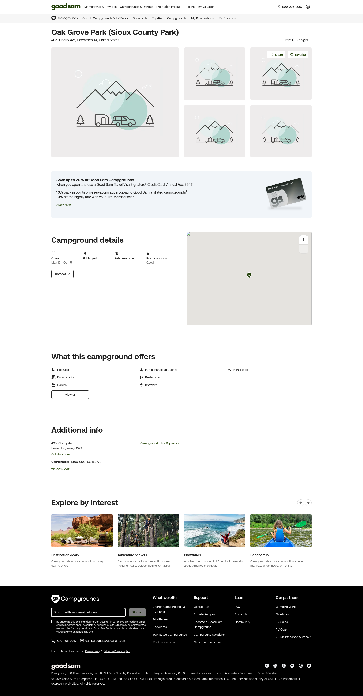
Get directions (60, 454)
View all (70, 394)
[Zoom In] (303, 239)
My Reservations (202, 18)
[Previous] (300, 502)
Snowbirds (140, 18)
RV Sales (282, 622)
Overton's (282, 614)
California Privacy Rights (117, 651)
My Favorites (227, 18)
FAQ (237, 606)
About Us (241, 614)
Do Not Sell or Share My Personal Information (125, 673)
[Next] (308, 502)
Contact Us (201, 606)
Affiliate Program (205, 614)
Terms (217, 673)
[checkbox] (53, 621)
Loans (191, 6)
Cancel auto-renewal (208, 642)
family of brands (115, 628)
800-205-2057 (66, 640)
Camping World (286, 606)
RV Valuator (206, 6)
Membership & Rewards (100, 6)
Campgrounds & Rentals (136, 6)
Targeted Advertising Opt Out (170, 673)
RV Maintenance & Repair (293, 637)
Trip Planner (161, 619)
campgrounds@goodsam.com (105, 640)
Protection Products (169, 6)
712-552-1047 (60, 469)
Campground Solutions (209, 634)
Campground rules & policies (159, 443)
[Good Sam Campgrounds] (75, 599)
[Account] (308, 7)
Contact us (62, 274)
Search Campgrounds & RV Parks (105, 18)
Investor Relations (201, 673)
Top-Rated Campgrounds (169, 18)
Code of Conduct (267, 673)
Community (242, 622)
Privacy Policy (92, 651)
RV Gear (281, 629)
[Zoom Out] (303, 249)
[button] (63, 205)
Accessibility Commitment (239, 673)
